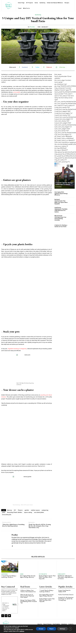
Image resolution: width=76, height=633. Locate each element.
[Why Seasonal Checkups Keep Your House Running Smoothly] (72, 218)
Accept (41, 628)
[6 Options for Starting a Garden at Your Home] (72, 226)
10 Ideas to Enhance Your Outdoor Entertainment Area (28, 591)
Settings (62, 628)
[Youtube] (9, 615)
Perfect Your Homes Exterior (65, 594)
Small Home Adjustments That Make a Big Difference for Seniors (60, 210)
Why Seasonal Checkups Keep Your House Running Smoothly (60, 218)
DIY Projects (43, 574)
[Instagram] (6, 615)
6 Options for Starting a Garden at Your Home (60, 225)
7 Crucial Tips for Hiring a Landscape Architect (64, 183)
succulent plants (39, 512)
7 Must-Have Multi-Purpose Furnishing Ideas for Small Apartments (13, 525)
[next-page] (71, 166)
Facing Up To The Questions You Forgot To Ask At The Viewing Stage (65, 599)
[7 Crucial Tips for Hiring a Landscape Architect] (64, 176)
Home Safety (61, 574)
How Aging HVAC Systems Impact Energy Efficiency (60, 193)
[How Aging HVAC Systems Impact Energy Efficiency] (72, 194)
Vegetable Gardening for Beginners (17, 348)
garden (27, 510)
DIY (15, 510)
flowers (20, 510)
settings (22, 631)
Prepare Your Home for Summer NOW (64, 591)
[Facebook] (12, 546)
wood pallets (16, 92)
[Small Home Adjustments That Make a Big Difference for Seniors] (72, 210)
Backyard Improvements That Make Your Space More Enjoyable (61, 201)
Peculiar (32, 27)
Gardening (38, 14)
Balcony (9, 510)
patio (3, 512)
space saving (28, 512)
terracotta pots (6, 514)
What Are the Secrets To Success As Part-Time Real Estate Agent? (27, 596)
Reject (51, 628)
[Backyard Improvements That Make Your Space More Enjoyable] (72, 202)
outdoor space (35, 510)
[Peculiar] (5, 540)
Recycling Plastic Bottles (14, 512)
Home (21, 574)
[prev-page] (68, 166)
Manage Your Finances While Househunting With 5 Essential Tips (28, 601)
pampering (45, 510)
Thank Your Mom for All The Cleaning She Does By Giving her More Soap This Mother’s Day (40, 526)
